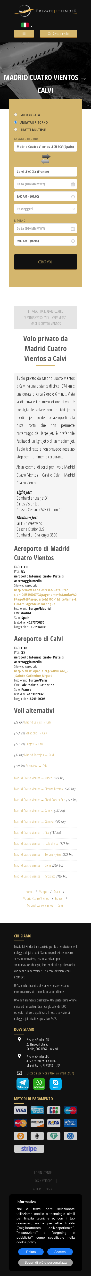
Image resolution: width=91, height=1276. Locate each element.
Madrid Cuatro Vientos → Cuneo (33, 778)
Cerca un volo (61, 33)
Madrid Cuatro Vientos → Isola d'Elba (36, 843)
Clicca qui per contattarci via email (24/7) (50, 1073)
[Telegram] (23, 1088)
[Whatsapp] (39, 1088)
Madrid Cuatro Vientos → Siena (32, 865)
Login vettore (43, 1180)
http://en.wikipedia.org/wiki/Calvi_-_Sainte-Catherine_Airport (41, 673)
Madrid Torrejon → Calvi (39, 755)
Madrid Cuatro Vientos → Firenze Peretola (39, 789)
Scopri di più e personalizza (46, 1262)
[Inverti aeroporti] (45, 159)
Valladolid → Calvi (36, 733)
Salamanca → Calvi (37, 766)
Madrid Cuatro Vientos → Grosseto (34, 876)
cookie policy (26, 1242)
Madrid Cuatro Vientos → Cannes (33, 810)
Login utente (43, 1172)
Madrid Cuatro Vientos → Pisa (31, 832)
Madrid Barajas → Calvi (37, 722)
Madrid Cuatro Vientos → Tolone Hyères (37, 854)
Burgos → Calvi (34, 744)
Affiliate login (42, 1189)
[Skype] (56, 1088)
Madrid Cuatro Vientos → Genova (34, 821)
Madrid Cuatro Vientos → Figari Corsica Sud (39, 799)
